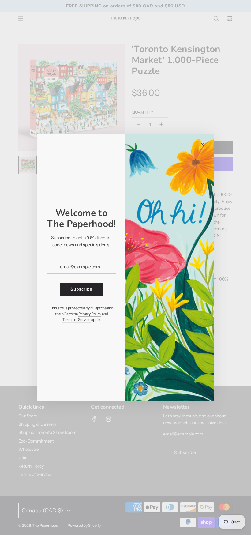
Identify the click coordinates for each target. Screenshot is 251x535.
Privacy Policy (89, 313)
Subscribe (81, 289)
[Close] (202, 144)
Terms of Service (76, 319)
